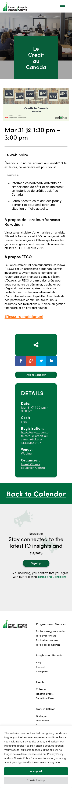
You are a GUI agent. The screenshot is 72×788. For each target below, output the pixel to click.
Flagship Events (44, 693)
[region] (36, 756)
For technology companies (50, 631)
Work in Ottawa (46, 709)
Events (40, 682)
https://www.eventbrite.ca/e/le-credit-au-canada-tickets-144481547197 (35, 438)
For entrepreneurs (46, 635)
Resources (41, 725)
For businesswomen (47, 640)
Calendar (41, 689)
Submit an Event (45, 698)
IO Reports (42, 671)
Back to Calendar (36, 493)
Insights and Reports (49, 655)
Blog (38, 662)
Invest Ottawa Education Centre (33, 466)
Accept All (36, 771)
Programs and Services (51, 624)
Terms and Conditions (52, 576)
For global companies (48, 644)
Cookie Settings (36, 780)
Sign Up (36, 563)
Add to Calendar (36, 374)
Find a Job (41, 716)
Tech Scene (42, 720)
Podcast (40, 667)
